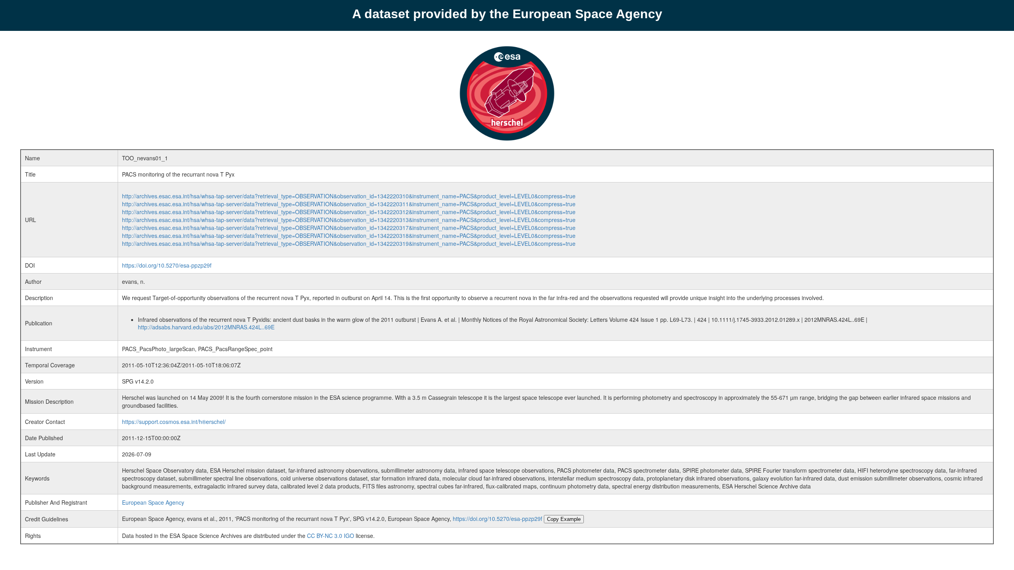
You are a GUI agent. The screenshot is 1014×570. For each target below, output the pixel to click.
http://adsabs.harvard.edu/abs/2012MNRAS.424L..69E (206, 327)
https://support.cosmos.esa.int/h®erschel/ (174, 422)
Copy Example (564, 519)
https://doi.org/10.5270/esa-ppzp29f (167, 265)
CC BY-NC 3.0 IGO (330, 536)
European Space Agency (153, 502)
